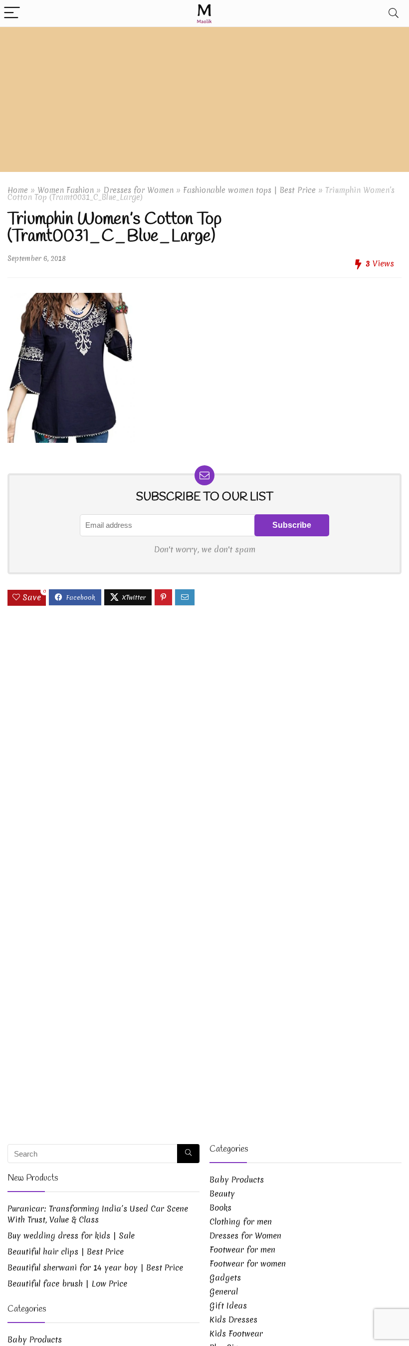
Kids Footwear (236, 1333)
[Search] (394, 13)
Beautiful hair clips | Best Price (65, 1251)
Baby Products (34, 1339)
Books (220, 1207)
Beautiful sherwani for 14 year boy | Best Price (95, 1267)
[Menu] (12, 13)
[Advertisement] (204, 102)
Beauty (222, 1193)
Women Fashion (65, 190)
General (223, 1291)
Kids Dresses (233, 1319)
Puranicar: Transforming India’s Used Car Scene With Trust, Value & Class (97, 1214)
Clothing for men (240, 1221)
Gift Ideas (228, 1305)
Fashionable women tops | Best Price (249, 190)
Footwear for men (242, 1249)
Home (17, 190)
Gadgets (225, 1277)
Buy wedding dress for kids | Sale (71, 1235)
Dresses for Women (138, 190)
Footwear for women (247, 1263)
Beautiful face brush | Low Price (67, 1283)
